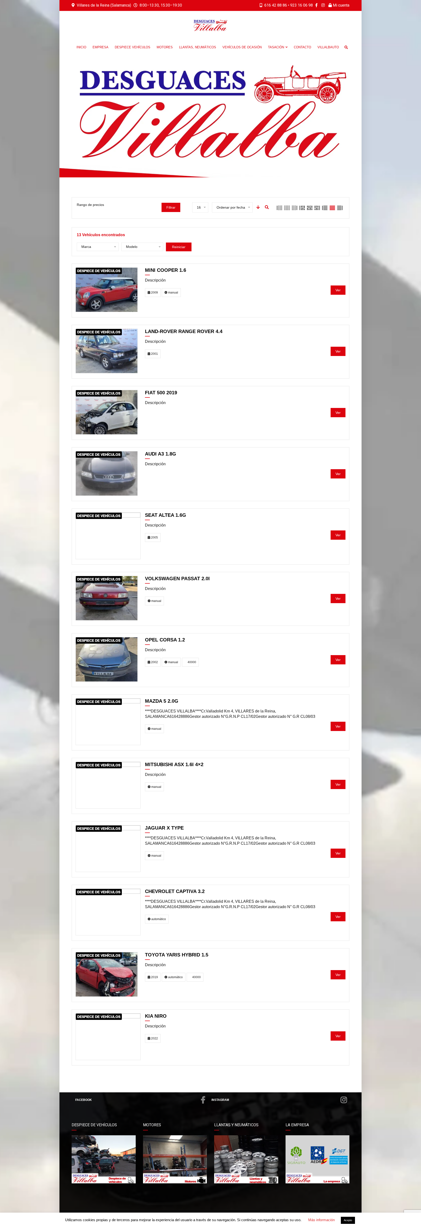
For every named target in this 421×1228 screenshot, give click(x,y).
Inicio (81, 47)
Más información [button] (321, 1220)
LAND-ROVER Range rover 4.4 (183, 331)
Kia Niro (156, 1016)
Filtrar (170, 207)
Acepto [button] (348, 1220)
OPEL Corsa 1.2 (165, 639)
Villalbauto (328, 47)
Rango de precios (90, 205)
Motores (165, 47)
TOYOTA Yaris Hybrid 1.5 (176, 954)
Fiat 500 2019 (161, 392)
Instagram (220, 1100)
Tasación (276, 47)
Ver (338, 290)
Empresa (100, 47)
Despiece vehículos (132, 47)
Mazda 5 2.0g (161, 701)
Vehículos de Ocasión (242, 47)
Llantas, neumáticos (197, 47)
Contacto (302, 47)
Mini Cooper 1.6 (165, 270)
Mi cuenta (340, 5)
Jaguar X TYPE (164, 828)
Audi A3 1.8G (160, 454)
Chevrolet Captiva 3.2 (175, 891)
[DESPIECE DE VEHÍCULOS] (106, 289)
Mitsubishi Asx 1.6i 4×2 (174, 764)
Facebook (83, 1100)
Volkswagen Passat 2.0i (177, 578)
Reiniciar (178, 247)
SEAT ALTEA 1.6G (165, 515)
